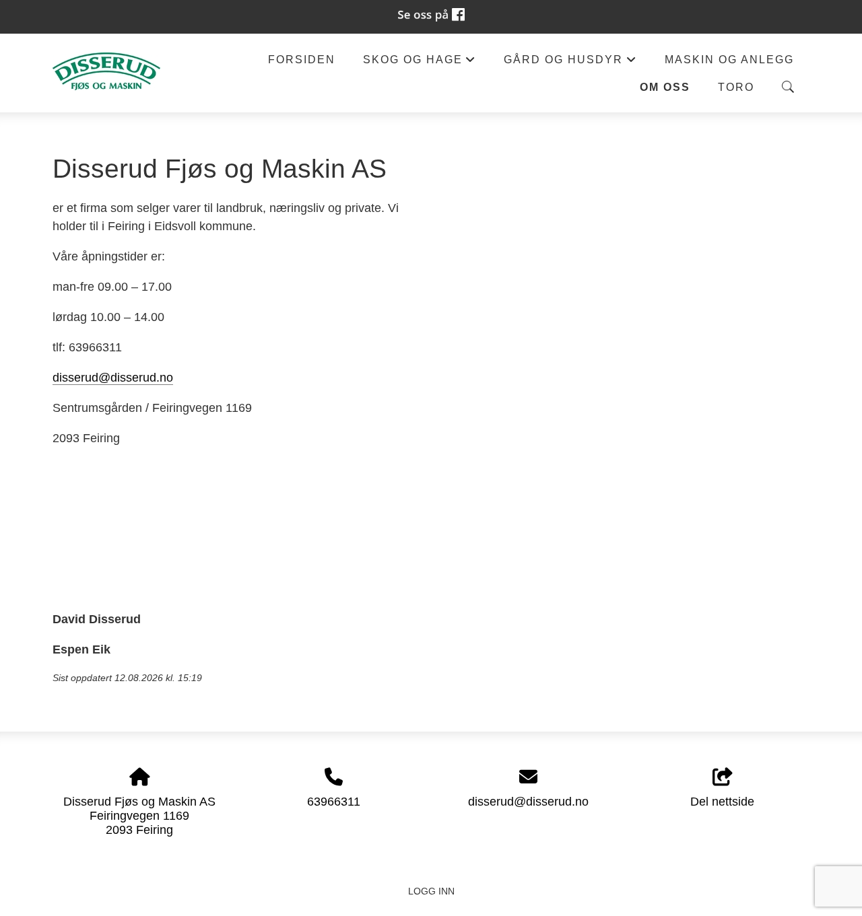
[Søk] (788, 87)
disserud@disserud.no (113, 377)
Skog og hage (419, 63)
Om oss (665, 87)
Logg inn (431, 891)
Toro (736, 87)
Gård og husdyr (570, 63)
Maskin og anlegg (729, 59)
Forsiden (301, 59)
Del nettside (722, 801)
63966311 (333, 801)
